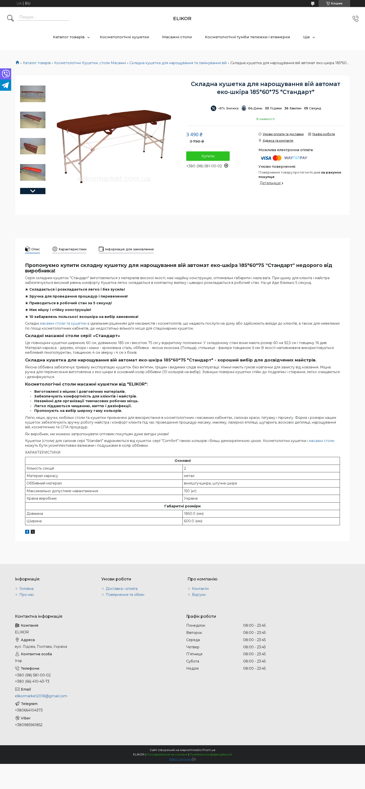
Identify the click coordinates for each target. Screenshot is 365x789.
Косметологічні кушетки (124, 37)
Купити (208, 156)
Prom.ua (208, 750)
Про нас (26, 594)
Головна (26, 588)
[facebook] (27, 532)
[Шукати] (10, 18)
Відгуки (199, 594)
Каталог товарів (69, 37)
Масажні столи (177, 37)
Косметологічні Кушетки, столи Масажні (90, 63)
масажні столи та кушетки (63, 323)
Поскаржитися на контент (167, 754)
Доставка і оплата (122, 588)
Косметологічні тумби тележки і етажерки (247, 37)
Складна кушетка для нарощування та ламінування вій (178, 63)
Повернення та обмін (125, 594)
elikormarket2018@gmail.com (41, 696)
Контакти (200, 588)
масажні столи (321, 440)
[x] (33, 532)
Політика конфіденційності (211, 754)
